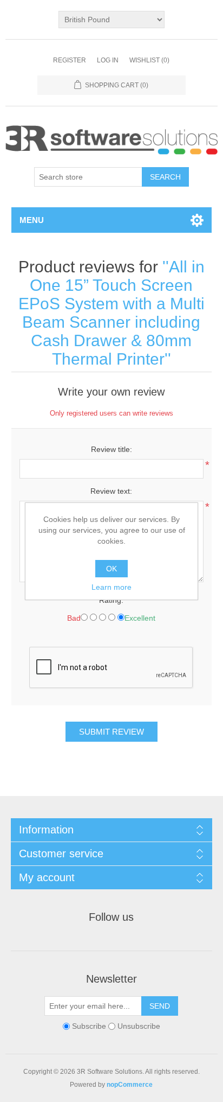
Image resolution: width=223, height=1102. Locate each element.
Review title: (111, 449)
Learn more (111, 587)
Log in (108, 60)
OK (111, 568)
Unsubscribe (138, 1026)
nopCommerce (130, 1084)
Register (69, 60)
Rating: (111, 600)
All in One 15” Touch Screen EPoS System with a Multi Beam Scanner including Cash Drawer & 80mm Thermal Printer (111, 313)
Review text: (111, 491)
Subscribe (89, 1026)
